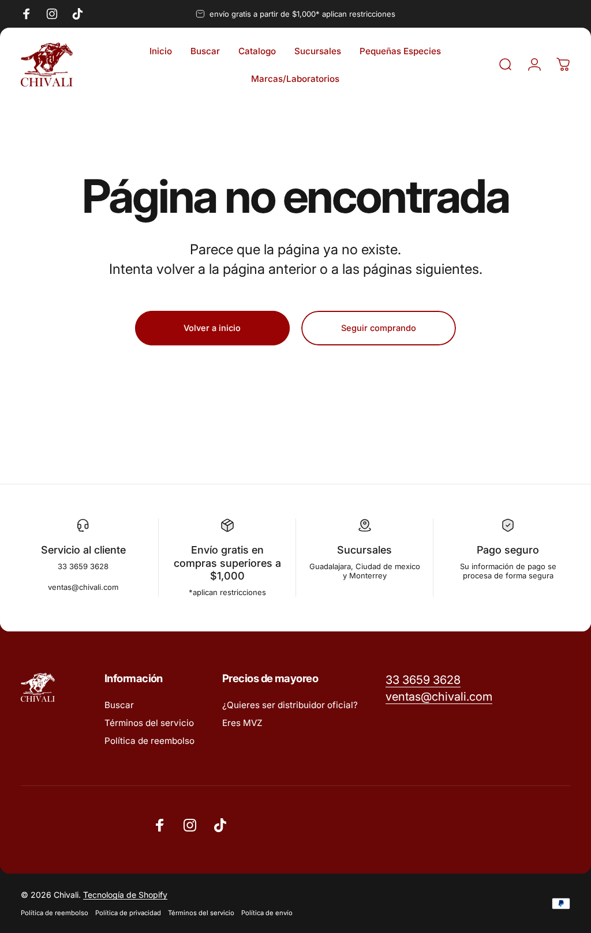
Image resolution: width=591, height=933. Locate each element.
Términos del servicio (149, 722)
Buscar (119, 704)
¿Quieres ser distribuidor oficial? (290, 704)
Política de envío (267, 913)
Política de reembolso (149, 740)
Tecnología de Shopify (125, 895)
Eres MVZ (242, 722)
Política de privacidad (128, 913)
